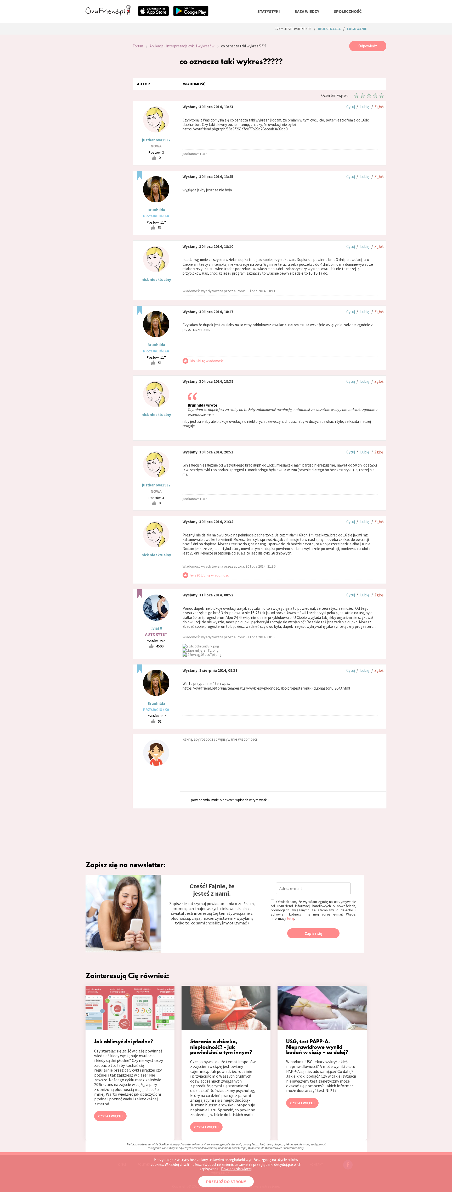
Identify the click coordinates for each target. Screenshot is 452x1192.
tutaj (290, 918)
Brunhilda (156, 210)
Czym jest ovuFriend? (293, 28)
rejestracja (329, 28)
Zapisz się (313, 933)
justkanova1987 (156, 140)
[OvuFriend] (108, 14)
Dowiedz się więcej (236, 1168)
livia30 (156, 628)
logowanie (357, 28)
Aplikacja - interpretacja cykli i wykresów (182, 45)
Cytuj (350, 106)
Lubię (364, 106)
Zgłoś (378, 106)
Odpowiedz (367, 45)
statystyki (268, 11)
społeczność (347, 11)
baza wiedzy (307, 11)
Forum (138, 45)
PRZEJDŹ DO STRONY (226, 1181)
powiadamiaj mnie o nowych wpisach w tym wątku (230, 800)
